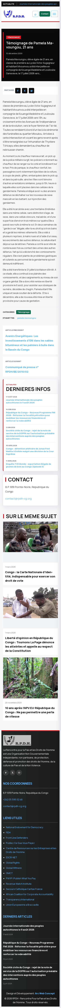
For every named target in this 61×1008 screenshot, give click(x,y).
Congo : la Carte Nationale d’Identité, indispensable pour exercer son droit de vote (30, 576)
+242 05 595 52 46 (13, 799)
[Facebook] (6, 772)
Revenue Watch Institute (18, 883)
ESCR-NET (11, 857)
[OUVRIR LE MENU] (54, 14)
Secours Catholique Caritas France (24, 889)
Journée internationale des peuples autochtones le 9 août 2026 (38, 4)
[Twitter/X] (12, 772)
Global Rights (13, 862)
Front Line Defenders (17, 837)
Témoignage (13, 37)
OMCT (9, 873)
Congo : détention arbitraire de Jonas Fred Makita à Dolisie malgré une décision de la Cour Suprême (30, 451)
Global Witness (14, 867)
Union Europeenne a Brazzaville (22, 904)
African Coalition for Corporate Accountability (29, 894)
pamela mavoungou (26, 318)
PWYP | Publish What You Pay (21, 878)
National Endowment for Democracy (24, 827)
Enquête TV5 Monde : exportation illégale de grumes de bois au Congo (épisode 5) (28, 465)
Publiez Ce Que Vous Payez (20, 843)
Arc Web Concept (45, 993)
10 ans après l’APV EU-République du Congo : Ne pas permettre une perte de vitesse (30, 712)
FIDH (8, 832)
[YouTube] (19, 772)
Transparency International (20, 899)
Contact (44, 14)
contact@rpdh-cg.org (18, 498)
